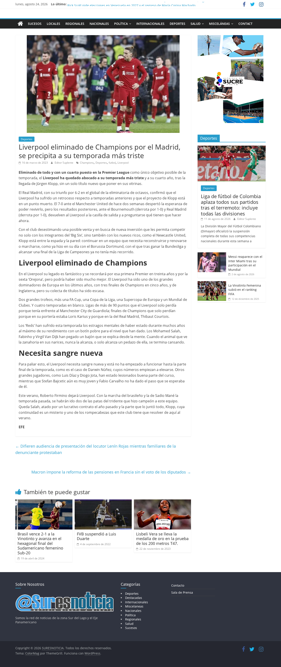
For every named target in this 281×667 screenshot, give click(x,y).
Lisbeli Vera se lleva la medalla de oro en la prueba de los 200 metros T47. (162, 538)
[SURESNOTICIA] (20, 23)
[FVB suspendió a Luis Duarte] (103, 502)
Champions (87, 162)
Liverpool (123, 162)
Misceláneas (219, 24)
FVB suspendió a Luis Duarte (96, 536)
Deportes (177, 24)
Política (121, 24)
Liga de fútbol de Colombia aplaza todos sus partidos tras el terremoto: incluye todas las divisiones (231, 205)
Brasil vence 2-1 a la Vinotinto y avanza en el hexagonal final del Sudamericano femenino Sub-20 (40, 543)
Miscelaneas (134, 606)
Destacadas (133, 598)
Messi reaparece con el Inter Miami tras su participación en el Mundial (245, 263)
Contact (245, 24)
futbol (112, 162)
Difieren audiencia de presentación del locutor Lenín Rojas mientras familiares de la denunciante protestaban (95, 449)
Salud (195, 24)
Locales (53, 24)
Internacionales (150, 24)
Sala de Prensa (182, 592)
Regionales (74, 24)
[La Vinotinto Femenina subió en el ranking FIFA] (212, 283)
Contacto (177, 585)
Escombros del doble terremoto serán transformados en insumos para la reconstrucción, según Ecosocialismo (148, 4)
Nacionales (99, 24)
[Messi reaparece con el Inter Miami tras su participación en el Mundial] (212, 255)
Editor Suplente (64, 162)
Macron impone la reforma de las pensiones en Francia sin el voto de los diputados (111, 472)
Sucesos (34, 24)
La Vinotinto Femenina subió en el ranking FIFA (244, 289)
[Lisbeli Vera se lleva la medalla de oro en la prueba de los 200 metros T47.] (162, 502)
